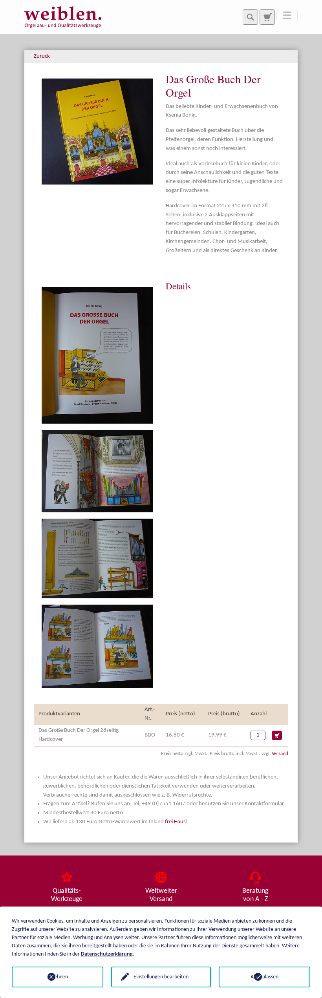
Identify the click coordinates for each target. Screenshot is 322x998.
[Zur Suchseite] (267, 16)
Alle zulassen (264, 977)
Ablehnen (57, 977)
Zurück (42, 56)
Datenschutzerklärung (107, 954)
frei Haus (175, 822)
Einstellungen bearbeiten (161, 977)
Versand (280, 753)
